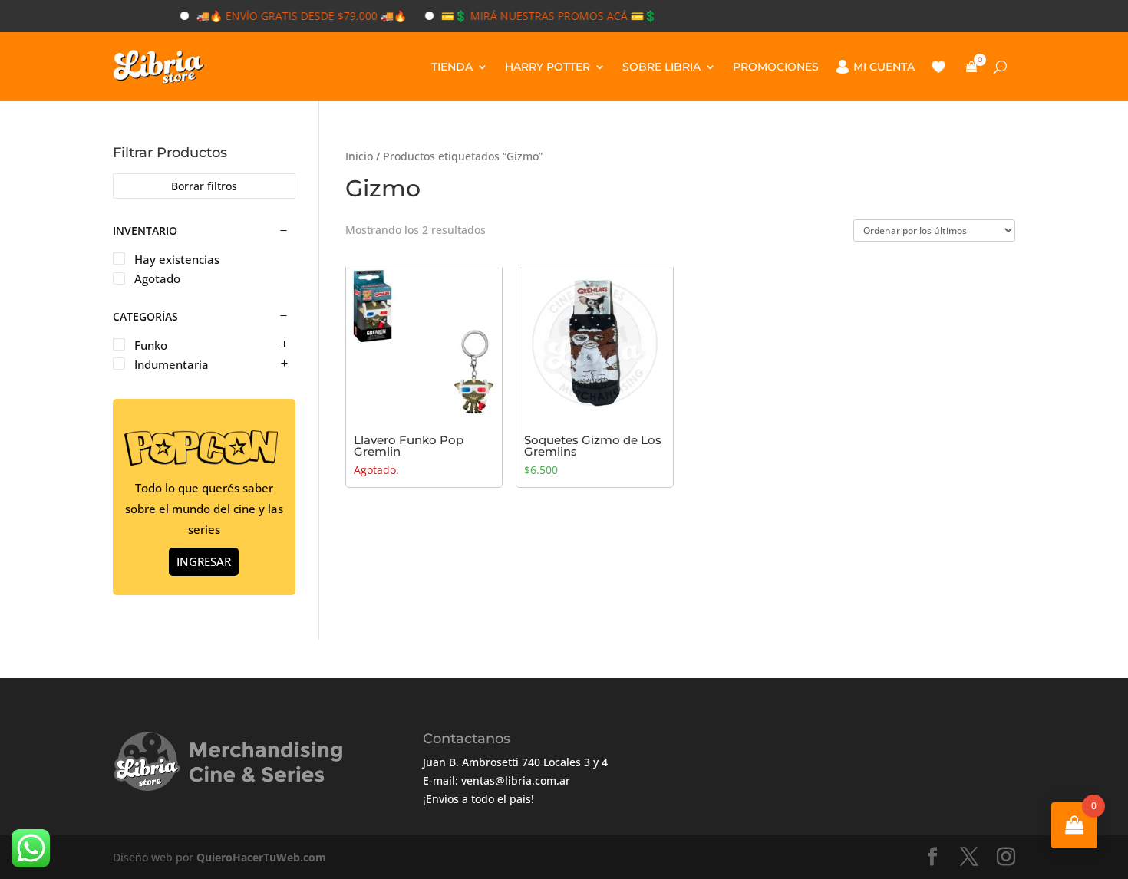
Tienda (452, 67)
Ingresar (203, 561)
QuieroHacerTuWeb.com (261, 857)
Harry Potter (547, 67)
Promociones (776, 67)
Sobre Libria (661, 67)
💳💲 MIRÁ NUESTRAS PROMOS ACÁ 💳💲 (534, 15)
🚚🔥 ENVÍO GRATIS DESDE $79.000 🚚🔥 (286, 15)
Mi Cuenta (884, 67)
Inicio (359, 156)
